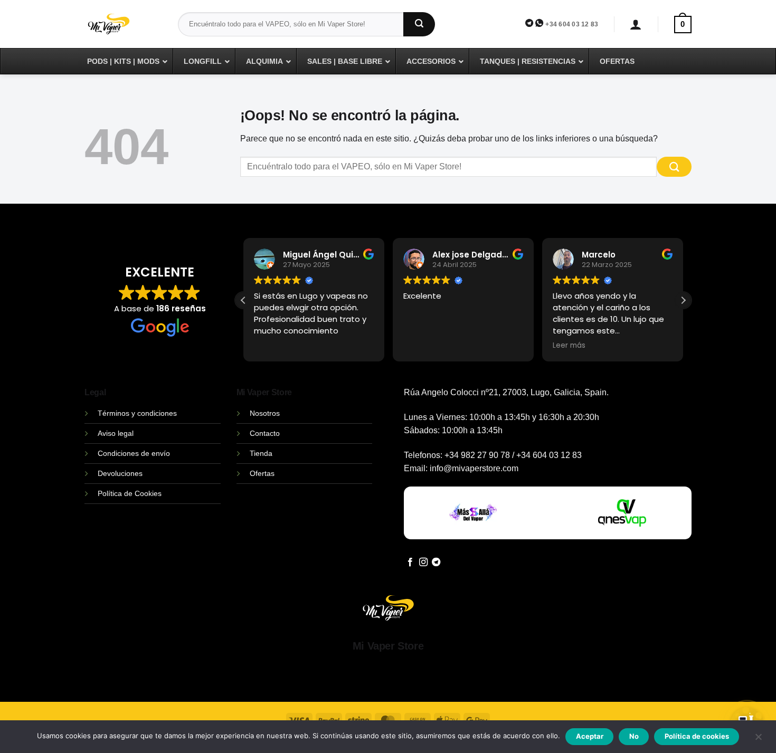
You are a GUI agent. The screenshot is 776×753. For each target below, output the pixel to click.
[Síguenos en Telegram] (436, 562)
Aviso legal (116, 433)
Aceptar (589, 736)
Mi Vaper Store (388, 646)
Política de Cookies (130, 493)
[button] (636, 24)
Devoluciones (120, 473)
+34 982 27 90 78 (477, 455)
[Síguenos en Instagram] (423, 562)
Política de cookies (697, 736)
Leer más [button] (569, 345)
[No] (758, 739)
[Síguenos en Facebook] (410, 562)
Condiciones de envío (134, 453)
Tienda (261, 453)
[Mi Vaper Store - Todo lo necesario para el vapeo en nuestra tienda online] (123, 30)
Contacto (265, 433)
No (634, 736)
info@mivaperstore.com (474, 468)
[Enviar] (419, 24)
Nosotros (265, 413)
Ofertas (262, 473)
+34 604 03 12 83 (571, 24)
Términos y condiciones (137, 413)
